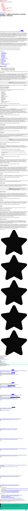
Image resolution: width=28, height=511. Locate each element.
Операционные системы (4, 8)
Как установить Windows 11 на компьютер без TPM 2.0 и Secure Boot (10, 418)
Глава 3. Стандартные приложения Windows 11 (7, 398)
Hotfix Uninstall (3, 61)
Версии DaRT (3, 52)
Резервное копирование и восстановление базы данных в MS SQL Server (11, 438)
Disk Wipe (2, 57)
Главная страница (3, 12)
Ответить (1, 509)
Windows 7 (2, 4)
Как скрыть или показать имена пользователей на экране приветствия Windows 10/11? (13, 448)
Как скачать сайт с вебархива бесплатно (6, 373)
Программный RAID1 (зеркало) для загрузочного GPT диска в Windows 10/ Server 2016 (13, 370)
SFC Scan (2, 62)
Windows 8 (2, 5)
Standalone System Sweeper (5, 63)
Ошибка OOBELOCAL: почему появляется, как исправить (8, 428)
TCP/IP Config (3, 60)
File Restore (3, 56)
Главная (2, 3)
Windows (22, 30)
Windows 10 (3, 6)
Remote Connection (4, 64)
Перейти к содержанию (3, 0)
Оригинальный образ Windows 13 (7, 10)
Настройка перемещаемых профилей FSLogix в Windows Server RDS (10, 475)
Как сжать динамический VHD (6, 496)
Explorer (2, 59)
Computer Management (4, 58)
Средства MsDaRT (4, 53)
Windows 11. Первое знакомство (7, 7)
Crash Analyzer (3, 55)
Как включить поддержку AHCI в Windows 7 (8, 497)
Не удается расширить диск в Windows (6, 383)
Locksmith (2, 54)
